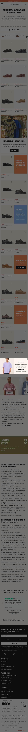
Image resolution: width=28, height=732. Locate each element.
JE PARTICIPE (21, 369)
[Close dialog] (27, 359)
